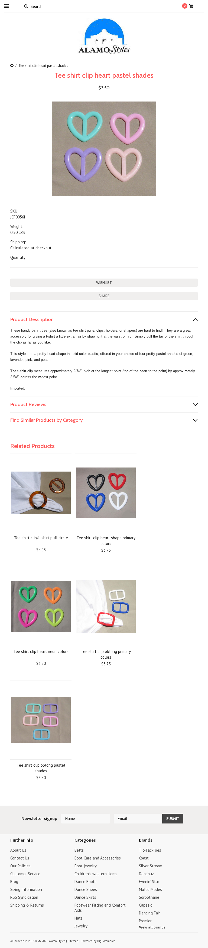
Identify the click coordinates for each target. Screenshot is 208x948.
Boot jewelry (85, 865)
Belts (79, 850)
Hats (78, 918)
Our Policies (20, 865)
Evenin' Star (149, 881)
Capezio (145, 905)
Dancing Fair (149, 913)
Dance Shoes (85, 889)
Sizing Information (26, 889)
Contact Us (19, 858)
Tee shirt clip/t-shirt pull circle (41, 537)
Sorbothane (149, 897)
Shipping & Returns (27, 905)
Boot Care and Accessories (97, 858)
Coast (144, 858)
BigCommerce (106, 941)
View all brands (152, 927)
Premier (145, 920)
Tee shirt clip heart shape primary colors (106, 540)
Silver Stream (150, 865)
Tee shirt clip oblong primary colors (106, 654)
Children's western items (95, 873)
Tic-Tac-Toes (150, 850)
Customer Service (25, 873)
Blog (14, 881)
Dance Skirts (85, 897)
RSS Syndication (24, 897)
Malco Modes (150, 889)
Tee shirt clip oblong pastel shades (41, 768)
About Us (18, 850)
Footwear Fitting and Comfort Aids (100, 908)
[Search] (25, 6)
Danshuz (146, 873)
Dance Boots (85, 881)
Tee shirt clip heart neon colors (41, 651)
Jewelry (80, 926)
